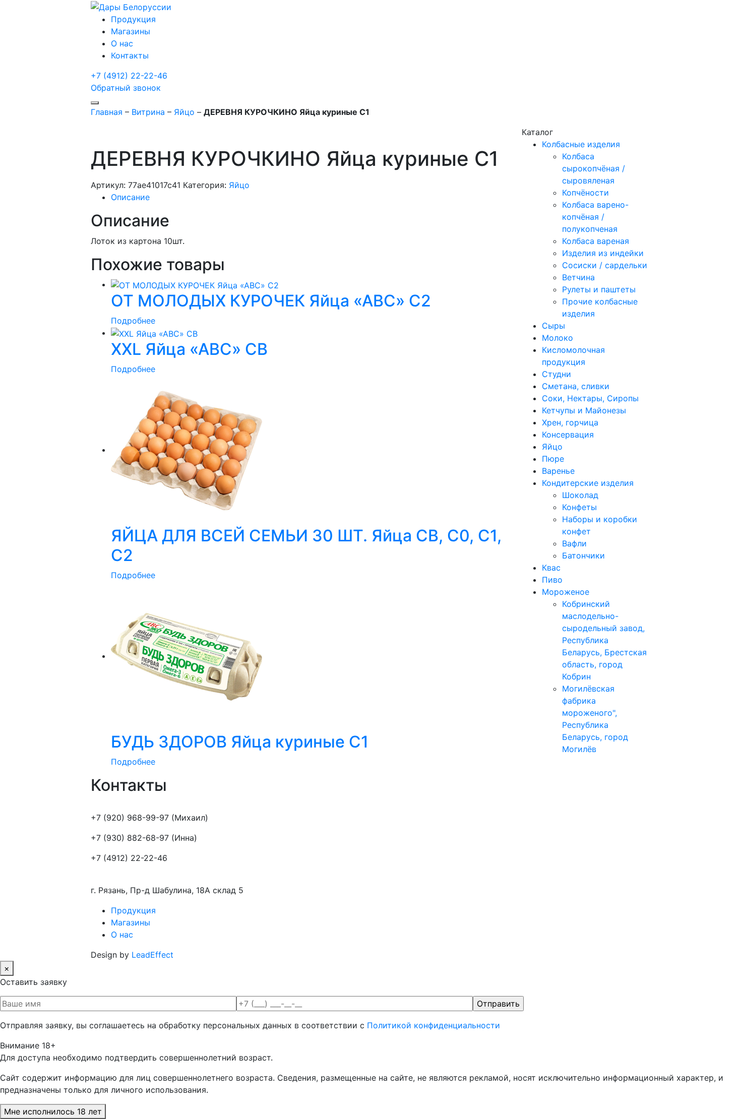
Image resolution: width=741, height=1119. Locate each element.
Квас (551, 568)
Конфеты (579, 507)
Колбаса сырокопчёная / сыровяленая (593, 168)
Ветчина (578, 277)
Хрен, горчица (570, 422)
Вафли (574, 543)
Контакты (130, 55)
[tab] (309, 197)
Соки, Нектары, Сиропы (590, 398)
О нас (122, 43)
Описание (130, 197)
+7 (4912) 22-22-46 (129, 76)
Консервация (568, 434)
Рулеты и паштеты (599, 289)
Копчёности (585, 193)
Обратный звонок (126, 88)
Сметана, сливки (575, 386)
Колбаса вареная (595, 241)
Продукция (133, 19)
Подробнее (133, 321)
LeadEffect (152, 955)
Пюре (553, 459)
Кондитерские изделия (588, 483)
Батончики (583, 555)
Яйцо (184, 112)
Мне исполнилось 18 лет (53, 1111)
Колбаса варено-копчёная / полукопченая (595, 217)
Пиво (552, 580)
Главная (106, 112)
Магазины (130, 31)
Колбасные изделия (581, 144)
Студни (556, 374)
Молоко (557, 338)
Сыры (553, 326)
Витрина (148, 112)
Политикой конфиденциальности (433, 1025)
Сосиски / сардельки (604, 265)
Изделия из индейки (603, 253)
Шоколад (580, 495)
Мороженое (565, 592)
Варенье (558, 471)
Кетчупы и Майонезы (584, 410)
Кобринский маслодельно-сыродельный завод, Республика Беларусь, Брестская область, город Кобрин (604, 640)
